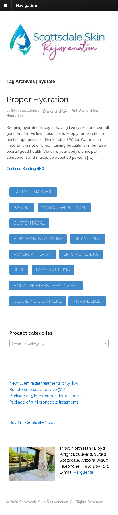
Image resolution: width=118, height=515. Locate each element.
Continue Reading (21, 168)
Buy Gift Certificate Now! (31, 422)
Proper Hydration (37, 99)
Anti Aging (80, 111)
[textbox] (59, 343)
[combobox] (59, 343)
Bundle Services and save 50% (37, 389)
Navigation (26, 5)
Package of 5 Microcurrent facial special (46, 396)
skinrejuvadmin (24, 111)
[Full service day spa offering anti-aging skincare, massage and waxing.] (59, 58)
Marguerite (83, 472)
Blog (94, 111)
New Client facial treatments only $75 (43, 383)
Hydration (15, 116)
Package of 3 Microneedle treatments (43, 402)
